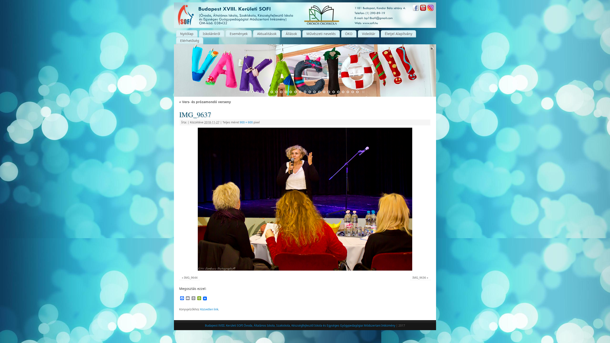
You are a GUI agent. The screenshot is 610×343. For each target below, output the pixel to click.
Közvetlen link (209, 309)
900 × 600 (246, 122)
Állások (291, 33)
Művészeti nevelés (321, 33)
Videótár (368, 33)
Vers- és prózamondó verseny (205, 102)
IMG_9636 (419, 278)
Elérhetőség (189, 40)
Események (239, 33)
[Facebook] (416, 8)
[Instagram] (430, 8)
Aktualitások (266, 33)
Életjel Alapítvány (398, 33)
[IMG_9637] (305, 199)
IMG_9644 (191, 278)
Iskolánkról (211, 33)
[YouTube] (423, 8)
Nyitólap (186, 33)
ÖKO (348, 33)
